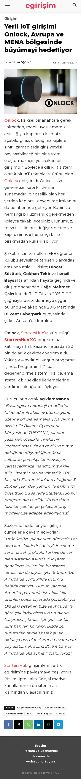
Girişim (10, 18)
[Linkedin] (38, 724)
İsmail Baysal (44, 713)
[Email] (48, 724)
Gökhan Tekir (14, 713)
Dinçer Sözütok (55, 707)
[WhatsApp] (28, 724)
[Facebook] (8, 724)
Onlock (11, 180)
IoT (29, 713)
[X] (18, 724)
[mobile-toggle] (7, 6)
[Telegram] (58, 724)
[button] (75, 6)
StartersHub (32, 333)
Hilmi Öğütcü (22, 62)
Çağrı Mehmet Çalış (29, 707)
